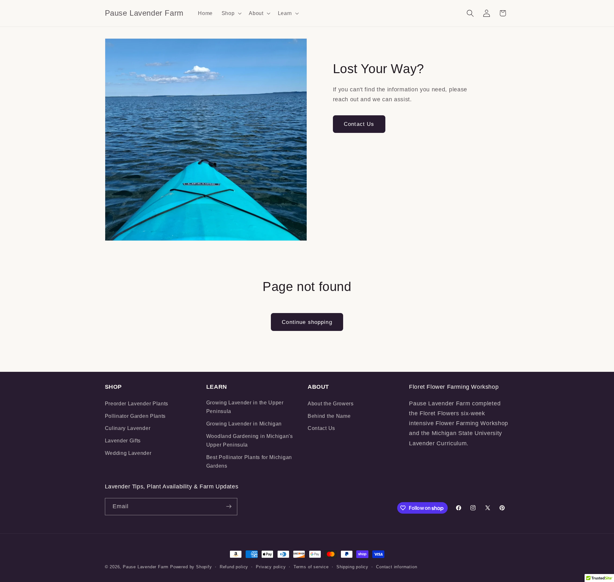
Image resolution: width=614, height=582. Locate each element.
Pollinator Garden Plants (135, 416)
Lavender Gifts (123, 440)
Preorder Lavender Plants (137, 403)
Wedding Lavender (128, 453)
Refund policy (234, 567)
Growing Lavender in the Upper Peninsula (245, 407)
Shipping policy (352, 567)
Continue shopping (307, 322)
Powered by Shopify (191, 567)
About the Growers (331, 403)
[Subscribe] (229, 506)
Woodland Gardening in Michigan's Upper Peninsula (249, 440)
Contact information (396, 567)
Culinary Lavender (128, 428)
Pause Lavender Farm (146, 567)
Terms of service (311, 567)
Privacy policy (271, 567)
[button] (231, 13)
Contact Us (359, 124)
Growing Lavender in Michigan (244, 423)
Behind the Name (329, 416)
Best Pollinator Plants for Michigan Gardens (249, 461)
